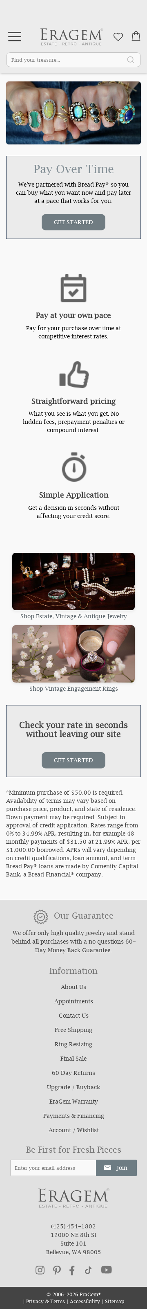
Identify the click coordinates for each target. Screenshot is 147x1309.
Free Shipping (73, 1030)
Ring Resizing (73, 1045)
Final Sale (73, 1059)
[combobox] (73, 59)
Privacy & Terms (45, 1302)
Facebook (72, 1270)
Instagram (40, 1270)
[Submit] (130, 59)
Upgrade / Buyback (73, 1088)
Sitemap (115, 1302)
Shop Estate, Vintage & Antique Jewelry (73, 616)
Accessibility (85, 1302)
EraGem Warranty (73, 1102)
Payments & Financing (73, 1116)
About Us (73, 988)
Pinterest (57, 1270)
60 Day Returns (73, 1073)
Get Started (73, 223)
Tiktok (88, 1270)
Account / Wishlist (74, 1131)
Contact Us (74, 1016)
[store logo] (71, 36)
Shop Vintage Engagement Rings (73, 689)
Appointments (73, 1002)
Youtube (106, 1270)
